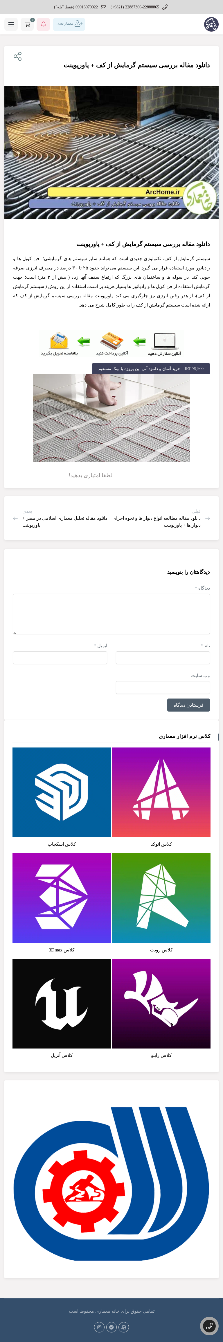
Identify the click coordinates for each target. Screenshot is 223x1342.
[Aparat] (123, 1327)
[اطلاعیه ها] (43, 24)
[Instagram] (99, 1327)
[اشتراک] (16, 56)
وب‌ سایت (200, 675)
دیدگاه (202, 588)
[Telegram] (111, 1327)
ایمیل (100, 645)
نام (205, 645)
